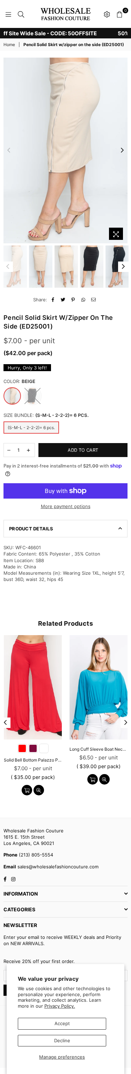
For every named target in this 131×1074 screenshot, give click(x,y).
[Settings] (107, 14)
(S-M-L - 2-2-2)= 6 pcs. (31, 427)
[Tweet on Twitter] (63, 299)
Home (9, 44)
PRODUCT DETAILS (31, 528)
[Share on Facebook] (53, 299)
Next (122, 150)
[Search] (21, 14)
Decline (62, 1040)
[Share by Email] (93, 299)
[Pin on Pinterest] (73, 299)
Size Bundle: (46, 415)
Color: (19, 381)
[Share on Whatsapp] (83, 299)
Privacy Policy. (59, 1006)
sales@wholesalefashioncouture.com (57, 866)
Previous (8, 150)
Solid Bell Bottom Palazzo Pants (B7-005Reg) (33, 760)
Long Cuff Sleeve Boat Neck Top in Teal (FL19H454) (99, 749)
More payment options (65, 506)
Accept (62, 1023)
